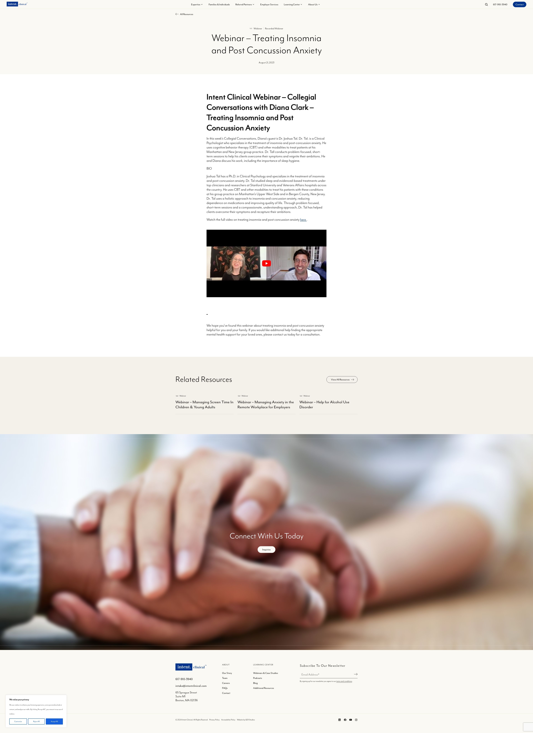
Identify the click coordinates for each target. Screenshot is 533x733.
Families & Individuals (219, 4)
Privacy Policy (214, 720)
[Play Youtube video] (266, 263)
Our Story (227, 673)
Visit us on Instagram (356, 719)
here (303, 220)
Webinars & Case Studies (265, 673)
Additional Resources (263, 688)
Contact (520, 4)
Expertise (195, 4)
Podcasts (257, 678)
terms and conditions (344, 681)
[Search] (486, 4)
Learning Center (292, 4)
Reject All (36, 721)
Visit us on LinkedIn (339, 719)
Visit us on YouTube (350, 719)
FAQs (225, 688)
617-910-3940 (500, 4)
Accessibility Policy (228, 720)
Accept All (54, 721)
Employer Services (269, 4)
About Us (313, 4)
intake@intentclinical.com (191, 686)
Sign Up (355, 674)
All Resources (186, 14)
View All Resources (340, 379)
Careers (226, 683)
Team (224, 678)
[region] (36, 711)
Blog (255, 683)
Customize (18, 721)
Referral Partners (243, 4)
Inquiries (266, 549)
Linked (344, 719)
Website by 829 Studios (246, 720)
